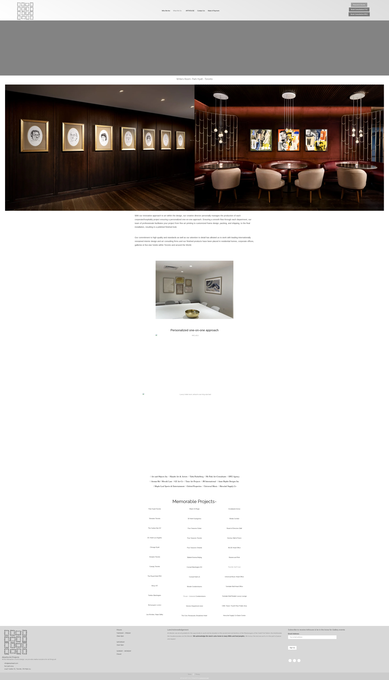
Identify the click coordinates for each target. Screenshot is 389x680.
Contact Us (201, 11)
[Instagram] (294, 660)
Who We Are (166, 11)
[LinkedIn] (298, 660)
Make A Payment (213, 11)
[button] (137, 293)
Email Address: (293, 634)
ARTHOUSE (190, 11)
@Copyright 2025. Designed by (194, 678)
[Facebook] (290, 660)
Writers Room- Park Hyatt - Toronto (194, 79)
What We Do (177, 11)
